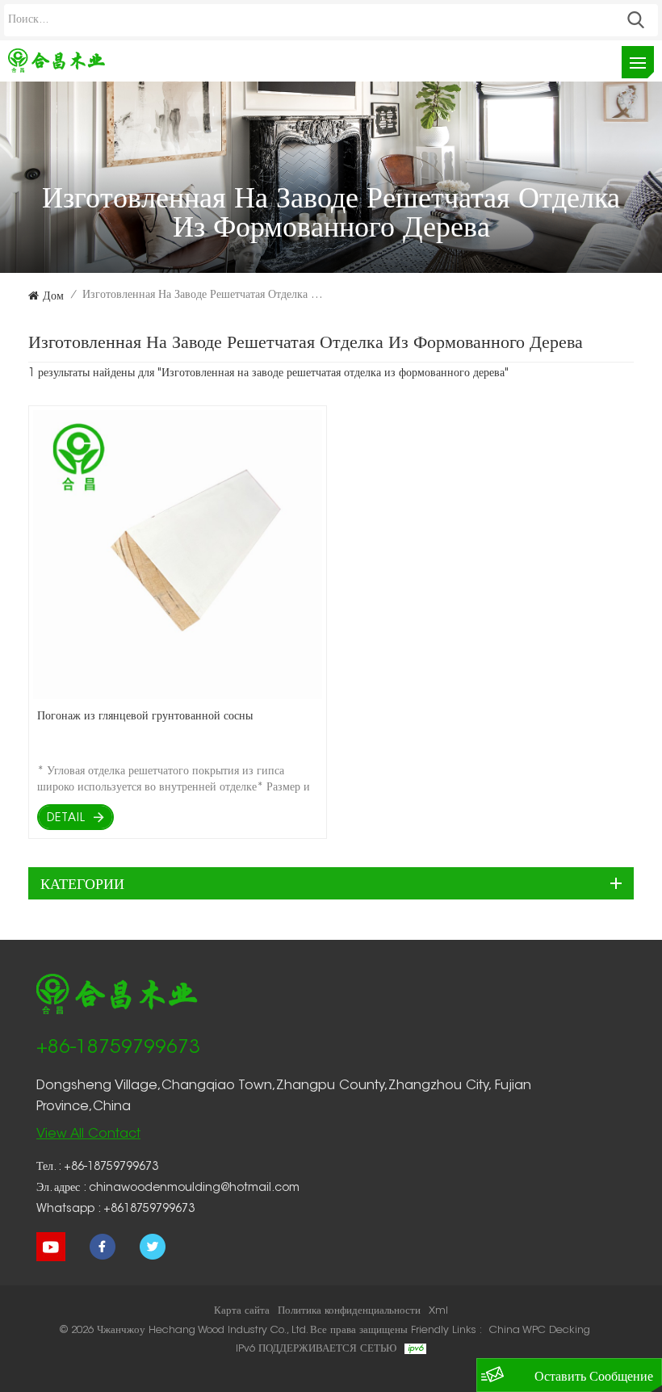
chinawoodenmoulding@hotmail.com (194, 1188)
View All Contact (88, 1134)
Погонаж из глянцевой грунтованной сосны (145, 715)
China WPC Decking (539, 1330)
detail (66, 818)
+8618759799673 (149, 1209)
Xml (438, 1311)
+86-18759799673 (118, 1048)
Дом (53, 295)
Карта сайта (242, 1311)
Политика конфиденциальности (349, 1311)
